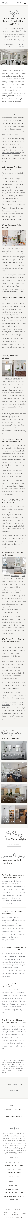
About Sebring (14, 1186)
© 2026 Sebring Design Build (14, 1210)
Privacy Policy (5, 1214)
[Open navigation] (25, 3)
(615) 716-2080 (14, 1113)
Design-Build (14, 1176)
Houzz (21, 1217)
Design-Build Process (14, 1189)
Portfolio (14, 1200)
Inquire (19, 2)
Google (16, 1217)
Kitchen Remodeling (14, 1162)
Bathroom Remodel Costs (14, 1196)
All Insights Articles (14, 844)
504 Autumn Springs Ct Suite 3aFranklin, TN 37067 (14, 1121)
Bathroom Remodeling (14, 1165)
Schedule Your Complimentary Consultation (14, 1089)
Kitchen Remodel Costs (14, 1193)
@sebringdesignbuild (14, 1116)
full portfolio (6, 698)
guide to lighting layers (12, 379)
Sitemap (24, 1213)
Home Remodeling (14, 1169)
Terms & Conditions (15, 1214)
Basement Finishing (14, 1172)
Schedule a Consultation (14, 1109)
